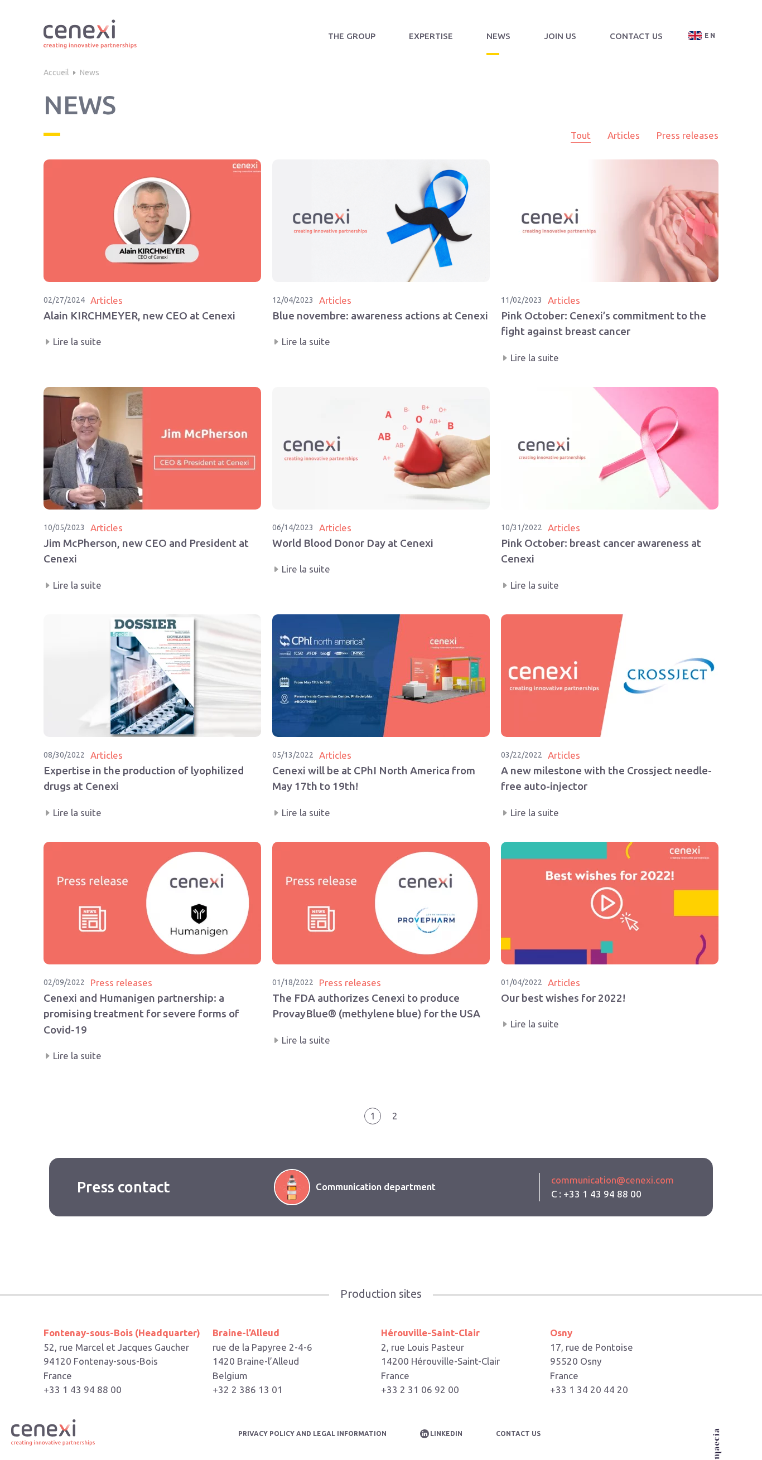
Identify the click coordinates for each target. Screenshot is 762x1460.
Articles (623, 135)
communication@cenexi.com (612, 1180)
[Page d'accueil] (90, 36)
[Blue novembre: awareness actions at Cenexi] (381, 262)
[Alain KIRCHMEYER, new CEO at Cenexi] (152, 262)
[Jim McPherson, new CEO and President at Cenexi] (152, 489)
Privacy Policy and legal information (312, 1433)
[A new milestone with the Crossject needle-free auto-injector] (609, 716)
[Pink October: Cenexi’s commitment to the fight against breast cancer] (609, 262)
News (498, 36)
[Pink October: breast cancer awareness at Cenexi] (609, 489)
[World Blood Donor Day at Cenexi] (381, 489)
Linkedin (446, 1433)
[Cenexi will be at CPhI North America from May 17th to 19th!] (381, 716)
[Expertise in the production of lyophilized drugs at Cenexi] (152, 716)
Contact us (636, 36)
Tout (581, 135)
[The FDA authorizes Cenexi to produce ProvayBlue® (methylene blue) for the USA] (381, 952)
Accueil (56, 72)
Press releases (687, 135)
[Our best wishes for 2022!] (609, 952)
